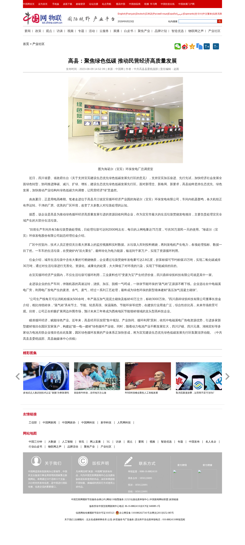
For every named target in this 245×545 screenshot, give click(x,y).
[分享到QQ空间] (192, 46)
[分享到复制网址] (199, 46)
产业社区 (38, 44)
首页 (26, 44)
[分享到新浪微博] (185, 46)
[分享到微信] (178, 46)
